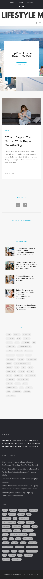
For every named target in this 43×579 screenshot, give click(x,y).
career (27, 338)
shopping (10, 379)
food (29, 355)
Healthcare (31, 359)
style (18, 383)
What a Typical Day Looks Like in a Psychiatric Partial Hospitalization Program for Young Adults (20, 472)
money (21, 371)
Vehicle (27, 392)
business (26, 334)
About (20, 2)
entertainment (24, 347)
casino (9, 343)
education (11, 347)
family (9, 351)
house (9, 367)
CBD (17, 343)
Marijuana (11, 371)
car (18, 338)
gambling (10, 359)
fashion (18, 351)
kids (17, 367)
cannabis (10, 338)
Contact (30, 2)
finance (28, 351)
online (30, 371)
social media (23, 379)
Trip (8, 392)
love (30, 367)
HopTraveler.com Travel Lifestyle (21, 54)
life (23, 367)
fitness (20, 355)
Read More (21, 64)
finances (10, 355)
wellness (10, 396)
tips (21, 388)
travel (29, 388)
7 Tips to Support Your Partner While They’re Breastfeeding (18, 141)
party (9, 375)
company (25, 343)
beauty (17, 334)
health (20, 359)
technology (11, 388)
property (18, 375)
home (9, 363)
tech (25, 383)
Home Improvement (22, 363)
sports (9, 383)
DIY (34, 343)
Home (12, 2)
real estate (30, 375)
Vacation (16, 392)
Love (7, 131)
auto (9, 334)
